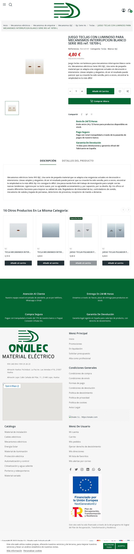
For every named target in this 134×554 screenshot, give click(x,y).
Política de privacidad (79, 397)
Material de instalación (16, 432)
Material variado (13, 475)
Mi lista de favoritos (78, 456)
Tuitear (86, 114)
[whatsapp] (93, 469)
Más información (14, 550)
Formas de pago (77, 383)
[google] (99, 469)
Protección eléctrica (14, 456)
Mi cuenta (74, 432)
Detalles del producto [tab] (78, 160)
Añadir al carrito (100, 91)
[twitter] (76, 469)
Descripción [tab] (48, 160)
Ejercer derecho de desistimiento (85, 446)
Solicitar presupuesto (79, 353)
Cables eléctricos (13, 436)
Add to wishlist (120, 91)
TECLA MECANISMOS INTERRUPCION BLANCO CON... (18, 252)
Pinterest (91, 114)
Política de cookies (78, 402)
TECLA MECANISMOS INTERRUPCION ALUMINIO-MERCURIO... (50, 252)
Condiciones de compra (80, 373)
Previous (123, 210)
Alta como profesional (80, 358)
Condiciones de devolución (82, 388)
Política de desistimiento (81, 392)
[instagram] (82, 469)
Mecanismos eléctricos (16, 441)
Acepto (121, 546)
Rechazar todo (109, 545)
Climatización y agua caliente (19, 466)
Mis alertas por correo (80, 461)
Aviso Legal (74, 407)
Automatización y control (17, 461)
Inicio (71, 339)
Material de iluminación (16, 451)
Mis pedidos (75, 441)
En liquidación (75, 348)
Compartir (81, 114)
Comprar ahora (101, 101)
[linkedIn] (87, 469)
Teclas (103, 49)
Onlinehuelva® (44, 540)
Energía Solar (11, 446)
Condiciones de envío (79, 378)
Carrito (72, 436)
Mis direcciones (76, 451)
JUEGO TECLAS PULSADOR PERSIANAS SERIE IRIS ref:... (83, 252)
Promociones (75, 343)
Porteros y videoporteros (17, 470)
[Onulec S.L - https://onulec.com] (83, 417)
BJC (116, 49)
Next (128, 210)
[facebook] (70, 469)
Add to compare (127, 91)
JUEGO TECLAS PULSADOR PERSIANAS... (115, 252)
